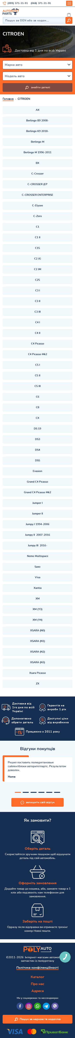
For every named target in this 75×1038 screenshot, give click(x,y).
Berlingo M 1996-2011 (37, 152)
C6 (37, 397)
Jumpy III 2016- (37, 545)
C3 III (38, 312)
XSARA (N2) (37, 651)
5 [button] (49, 792)
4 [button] (41, 792)
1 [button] (18, 792)
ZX (37, 683)
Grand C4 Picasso (37, 482)
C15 (37, 248)
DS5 (37, 460)
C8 (37, 407)
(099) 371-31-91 (18, 3)
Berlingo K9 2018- (37, 131)
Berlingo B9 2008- (37, 120)
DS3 (37, 439)
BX (37, 163)
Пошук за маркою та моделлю (40, 1019)
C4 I (37, 322)
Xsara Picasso (37, 673)
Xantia (38, 588)
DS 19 (37, 428)
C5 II (37, 375)
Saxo (37, 567)
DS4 (37, 450)
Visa (37, 577)
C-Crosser (37, 173)
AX (37, 110)
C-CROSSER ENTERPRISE (37, 195)
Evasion (37, 471)
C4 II (37, 333)
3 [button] (34, 792)
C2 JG (37, 258)
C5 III (38, 386)
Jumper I (37, 503)
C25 (37, 280)
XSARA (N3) (37, 662)
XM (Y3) (37, 609)
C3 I (37, 290)
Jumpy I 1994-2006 (37, 524)
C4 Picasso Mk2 (37, 354)
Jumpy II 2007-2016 (37, 535)
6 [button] (57, 792)
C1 (37, 227)
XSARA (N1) (37, 641)
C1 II (37, 237)
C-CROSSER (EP (37, 184)
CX (37, 418)
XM (38, 598)
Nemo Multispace (37, 556)
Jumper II (37, 513)
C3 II (37, 301)
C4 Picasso (37, 343)
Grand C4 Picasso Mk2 (37, 492)
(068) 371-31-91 (41, 3)
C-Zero (37, 216)
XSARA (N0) (37, 630)
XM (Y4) (37, 620)
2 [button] (26, 792)
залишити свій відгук (40, 802)
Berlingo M (37, 142)
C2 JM (37, 269)
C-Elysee (37, 205)
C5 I (37, 365)
